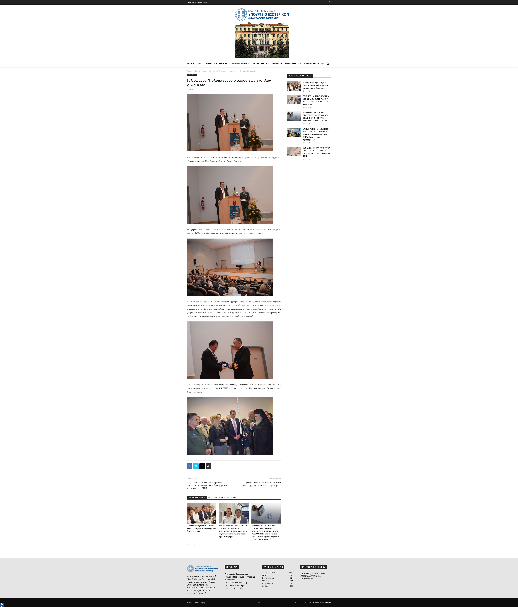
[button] (328, 63)
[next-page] (193, 544)
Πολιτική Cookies (306, 578)
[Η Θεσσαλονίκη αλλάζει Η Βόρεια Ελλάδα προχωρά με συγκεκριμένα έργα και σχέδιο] (201, 513)
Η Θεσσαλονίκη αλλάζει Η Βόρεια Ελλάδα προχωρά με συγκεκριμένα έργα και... (315, 85)
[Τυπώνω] (208, 466)
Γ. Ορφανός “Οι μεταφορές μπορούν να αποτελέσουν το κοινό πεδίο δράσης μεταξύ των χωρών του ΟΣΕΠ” (207, 485)
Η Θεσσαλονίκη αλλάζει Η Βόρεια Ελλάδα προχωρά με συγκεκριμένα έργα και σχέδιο (201, 528)
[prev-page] (188, 544)
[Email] (202, 466)
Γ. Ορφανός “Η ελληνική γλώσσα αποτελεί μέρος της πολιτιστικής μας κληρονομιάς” (262, 484)
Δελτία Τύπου (200, 71)
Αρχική (189, 71)
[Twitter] (196, 466)
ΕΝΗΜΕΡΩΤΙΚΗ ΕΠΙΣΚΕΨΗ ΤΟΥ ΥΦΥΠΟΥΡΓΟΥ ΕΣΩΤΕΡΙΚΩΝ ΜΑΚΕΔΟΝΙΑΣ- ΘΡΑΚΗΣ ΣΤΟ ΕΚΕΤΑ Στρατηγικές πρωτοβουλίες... (316, 134)
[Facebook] (329, 2)
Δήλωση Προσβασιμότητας (310, 577)
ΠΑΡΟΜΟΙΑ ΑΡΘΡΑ (197, 498)
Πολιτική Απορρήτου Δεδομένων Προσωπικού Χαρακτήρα (312, 574)
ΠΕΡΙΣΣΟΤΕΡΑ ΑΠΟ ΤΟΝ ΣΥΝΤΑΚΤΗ (223, 498)
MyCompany (326, 602)
